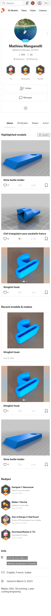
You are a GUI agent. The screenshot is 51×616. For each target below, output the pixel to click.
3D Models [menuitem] (13, 10)
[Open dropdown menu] (47, 32)
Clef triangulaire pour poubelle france (24, 233)
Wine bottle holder (14, 180)
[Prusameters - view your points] (33, 3)
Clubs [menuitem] (33, 10)
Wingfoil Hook (11, 287)
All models (44, 135)
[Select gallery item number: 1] (24, 281)
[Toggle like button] (5, 185)
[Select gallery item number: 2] (26, 281)
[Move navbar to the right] (48, 10)
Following (32, 59)
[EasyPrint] (27, 3)
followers (19, 59)
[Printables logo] (3, 10)
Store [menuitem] (24, 10)
